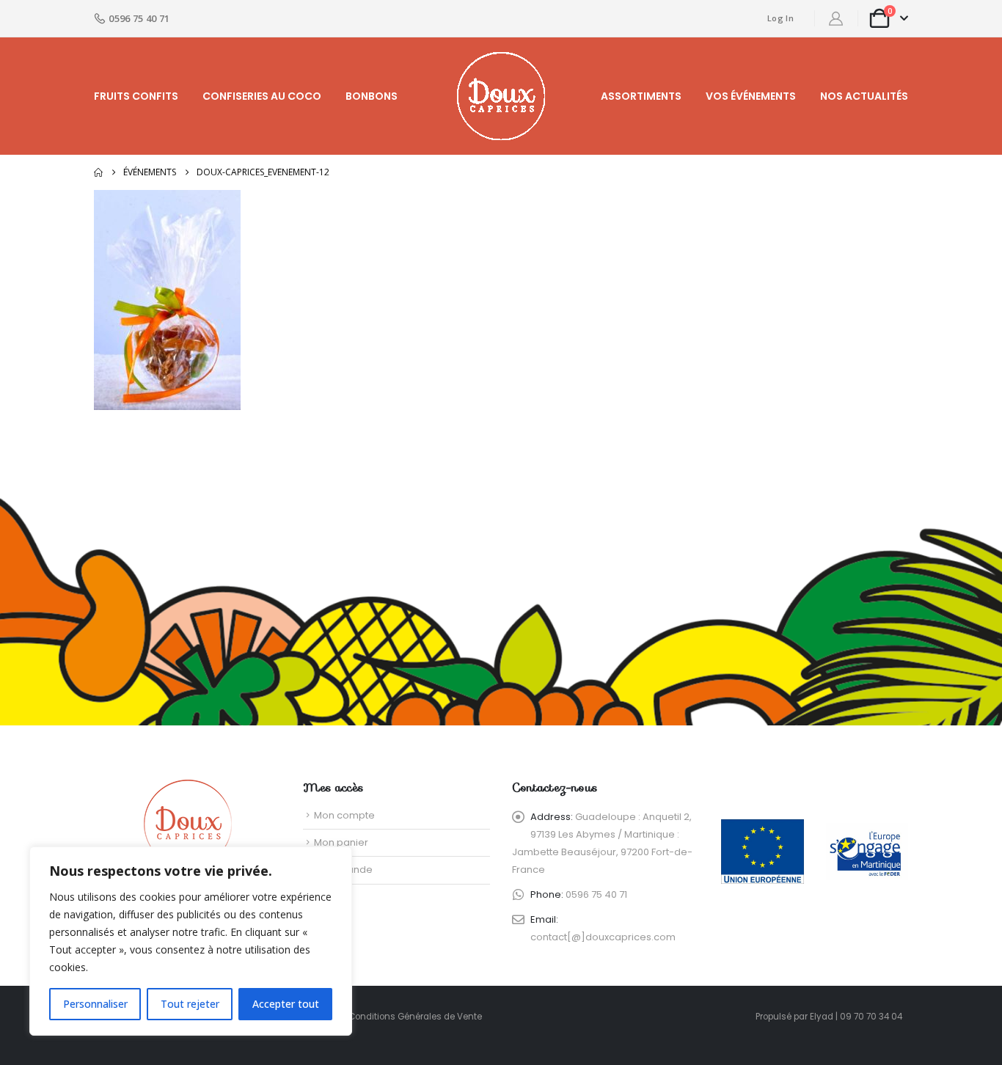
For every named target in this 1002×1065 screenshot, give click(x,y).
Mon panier (341, 842)
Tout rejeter (190, 1004)
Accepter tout (285, 1004)
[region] (190, 941)
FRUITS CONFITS (136, 96)
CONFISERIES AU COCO (261, 96)
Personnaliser (95, 1004)
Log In (780, 17)
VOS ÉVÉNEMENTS (751, 96)
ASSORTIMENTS (641, 96)
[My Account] (836, 19)
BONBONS (371, 96)
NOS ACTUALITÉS (864, 96)
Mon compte (344, 815)
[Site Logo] (501, 96)
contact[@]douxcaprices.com (603, 937)
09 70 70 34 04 (871, 1016)
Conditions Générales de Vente (415, 1016)
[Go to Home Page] (98, 172)
